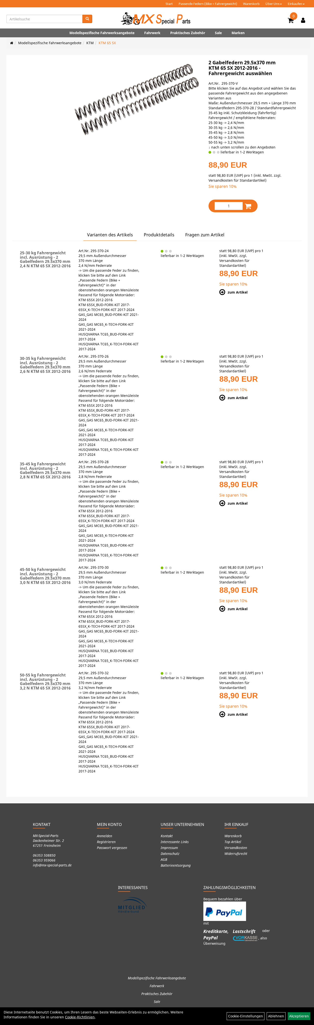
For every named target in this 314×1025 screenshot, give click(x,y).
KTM (90, 42)
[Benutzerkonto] (303, 20)
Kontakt (167, 836)
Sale (218, 32)
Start (169, 3)
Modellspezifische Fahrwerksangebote (101, 32)
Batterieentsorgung (176, 865)
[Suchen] (87, 19)
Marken (238, 32)
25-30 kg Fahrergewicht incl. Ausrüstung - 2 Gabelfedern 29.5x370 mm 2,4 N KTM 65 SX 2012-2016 (45, 259)
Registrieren (106, 841)
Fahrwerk (152, 32)
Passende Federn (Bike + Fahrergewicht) (208, 3)
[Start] (11, 42)
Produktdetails (159, 235)
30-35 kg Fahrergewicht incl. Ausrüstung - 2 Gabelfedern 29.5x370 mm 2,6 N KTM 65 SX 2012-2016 (45, 365)
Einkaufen (295, 3)
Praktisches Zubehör (187, 32)
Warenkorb (251, 3)
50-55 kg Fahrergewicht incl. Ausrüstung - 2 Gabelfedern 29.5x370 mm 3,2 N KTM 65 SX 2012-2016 (45, 681)
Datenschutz (170, 853)
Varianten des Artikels (110, 235)
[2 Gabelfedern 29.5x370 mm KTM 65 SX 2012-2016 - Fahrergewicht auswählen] (136, 99)
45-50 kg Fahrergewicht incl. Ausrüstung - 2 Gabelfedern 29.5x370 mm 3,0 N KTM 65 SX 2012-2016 (45, 576)
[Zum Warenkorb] (291, 21)
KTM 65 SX (107, 42)
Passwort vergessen (112, 847)
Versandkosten (235, 847)
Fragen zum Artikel (204, 235)
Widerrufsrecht (235, 853)
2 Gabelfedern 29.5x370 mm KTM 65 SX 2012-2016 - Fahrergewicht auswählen (242, 68)
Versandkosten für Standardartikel (237, 180)
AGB (164, 859)
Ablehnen (276, 1016)
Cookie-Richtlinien (80, 1017)
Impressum (169, 847)
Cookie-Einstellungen (245, 1016)
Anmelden (104, 836)
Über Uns (272, 3)
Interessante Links (175, 841)
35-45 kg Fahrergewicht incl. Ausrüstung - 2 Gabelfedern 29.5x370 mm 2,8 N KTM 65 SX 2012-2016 (45, 470)
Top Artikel (232, 841)
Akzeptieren (299, 1016)
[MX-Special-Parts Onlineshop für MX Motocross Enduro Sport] (157, 18)
